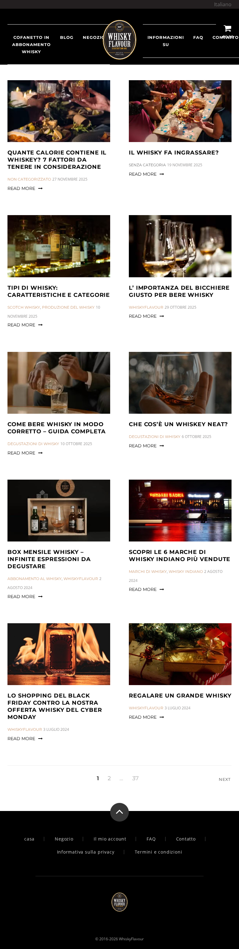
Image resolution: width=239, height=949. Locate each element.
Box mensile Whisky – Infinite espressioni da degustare (49, 559)
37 (135, 778)
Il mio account (110, 839)
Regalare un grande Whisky (180, 695)
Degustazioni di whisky (33, 443)
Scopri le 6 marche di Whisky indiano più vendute (179, 556)
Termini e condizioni (158, 852)
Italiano (223, 4)
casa (29, 839)
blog (66, 37)
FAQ (198, 37)
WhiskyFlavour (146, 307)
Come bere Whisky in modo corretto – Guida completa (56, 428)
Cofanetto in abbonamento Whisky (31, 44)
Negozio (64, 839)
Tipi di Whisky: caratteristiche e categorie (58, 291)
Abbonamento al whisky (34, 578)
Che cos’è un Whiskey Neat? (178, 424)
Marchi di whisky (148, 571)
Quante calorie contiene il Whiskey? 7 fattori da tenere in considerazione (56, 159)
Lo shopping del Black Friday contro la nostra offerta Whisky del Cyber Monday (54, 706)
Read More (21, 188)
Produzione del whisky (68, 307)
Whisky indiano (186, 571)
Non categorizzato (29, 179)
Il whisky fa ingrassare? (174, 152)
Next (225, 779)
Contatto (186, 839)
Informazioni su (166, 41)
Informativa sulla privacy (86, 852)
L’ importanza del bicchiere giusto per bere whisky (179, 291)
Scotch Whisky (23, 307)
